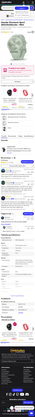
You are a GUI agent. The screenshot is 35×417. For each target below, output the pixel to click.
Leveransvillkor (5, 371)
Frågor (20, 136)
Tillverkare (26, 376)
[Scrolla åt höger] (32, 95)
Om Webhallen (27, 371)
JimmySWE (9, 182)
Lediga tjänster (27, 375)
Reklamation (4, 376)
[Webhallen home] (6, 2)
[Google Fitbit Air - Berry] (25, 92)
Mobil (2, 19)
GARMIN (20, 313)
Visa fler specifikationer (17, 296)
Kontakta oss (17, 390)
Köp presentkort (27, 380)
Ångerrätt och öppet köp (7, 375)
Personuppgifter (5, 378)
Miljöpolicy (26, 373)
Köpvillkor (4, 369)
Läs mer (9, 153)
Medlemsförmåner (28, 382)
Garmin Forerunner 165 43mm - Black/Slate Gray (9, 100)
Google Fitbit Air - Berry (25, 98)
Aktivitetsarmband (29, 19)
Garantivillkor (4, 373)
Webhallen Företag (28, 378)
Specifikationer (29, 136)
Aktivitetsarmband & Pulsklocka (13, 19)
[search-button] (32, 8)
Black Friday (4, 383)
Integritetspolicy (5, 380)
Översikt (3, 136)
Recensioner (12, 136)
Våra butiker (26, 369)
